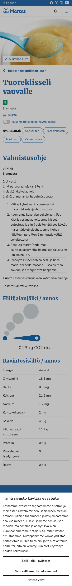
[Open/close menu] (66, 11)
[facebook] (51, 2)
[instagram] (61, 2)
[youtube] (67, 2)
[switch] (29, 121)
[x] (56, 2)
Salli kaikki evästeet (36, 561)
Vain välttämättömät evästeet (36, 571)
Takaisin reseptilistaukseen (26, 71)
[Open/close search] (55, 11)
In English (9, 3)
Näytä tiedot (36, 580)
